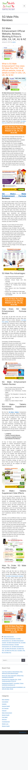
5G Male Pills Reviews (10, 648)
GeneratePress (22, 732)
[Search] (23, 660)
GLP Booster (5, 708)
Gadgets (4, 704)
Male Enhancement (9, 636)
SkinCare (4, 719)
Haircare (4, 710)
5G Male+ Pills (21, 650)
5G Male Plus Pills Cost (11, 650)
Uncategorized (6, 721)
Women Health (6, 726)
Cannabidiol (5, 701)
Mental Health (5, 715)
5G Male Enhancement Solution (14, 576)
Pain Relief (4, 717)
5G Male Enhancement (10, 638)
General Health (6, 706)
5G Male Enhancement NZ (13, 642)
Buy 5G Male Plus (6, 652)
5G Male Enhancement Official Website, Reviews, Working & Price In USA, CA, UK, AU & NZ (14, 34)
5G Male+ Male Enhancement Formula (14, 195)
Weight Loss (5, 724)
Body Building (5, 699)
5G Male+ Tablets (14, 412)
